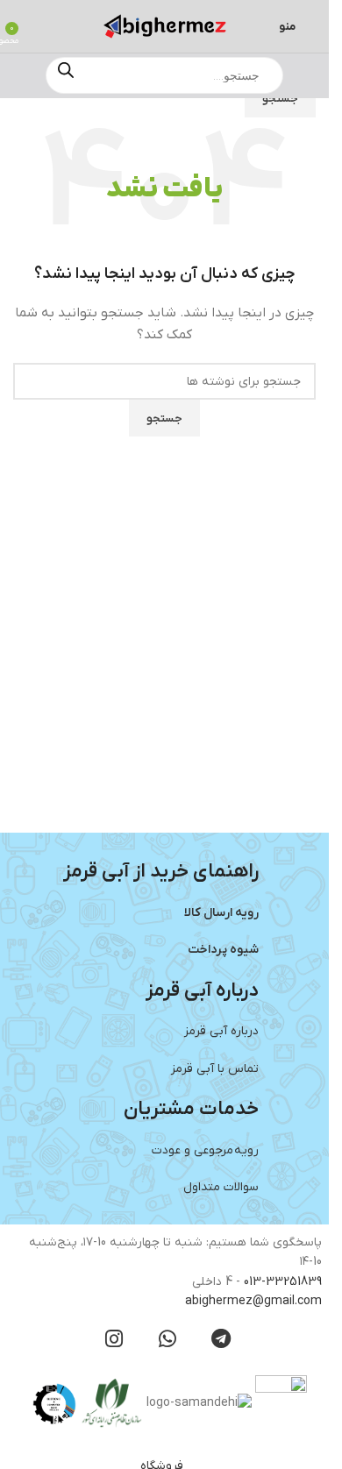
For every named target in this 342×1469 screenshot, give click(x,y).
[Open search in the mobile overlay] (164, 75)
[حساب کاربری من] (37, 26)
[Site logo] (164, 26)
